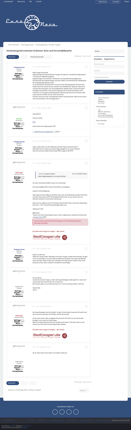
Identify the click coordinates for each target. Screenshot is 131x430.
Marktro (19, 69)
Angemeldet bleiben (102, 77)
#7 (33, 306)
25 (23, 291)
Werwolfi (19, 119)
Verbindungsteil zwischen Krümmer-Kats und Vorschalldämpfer (39, 50)
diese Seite (39, 217)
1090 (22, 123)
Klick (34, 122)
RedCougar (19, 172)
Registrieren (109, 59)
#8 (34, 347)
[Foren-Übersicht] (31, 22)
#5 (34, 249)
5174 (22, 177)
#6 (34, 272)
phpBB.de (24, 427)
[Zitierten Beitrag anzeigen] (56, 174)
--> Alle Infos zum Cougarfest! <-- (44, 132)
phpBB (12, 426)
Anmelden (98, 59)
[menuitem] (125, 1)
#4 (34, 163)
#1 (33, 67)
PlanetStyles (27, 426)
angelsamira (19, 286)
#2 (34, 108)
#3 (34, 141)
